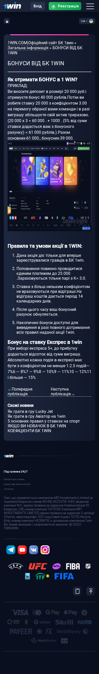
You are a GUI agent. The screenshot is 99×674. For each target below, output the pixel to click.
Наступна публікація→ (63, 391)
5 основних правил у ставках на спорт (44, 421)
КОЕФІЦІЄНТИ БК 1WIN (29, 430)
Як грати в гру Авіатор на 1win (36, 416)
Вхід (38, 6)
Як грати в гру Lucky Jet (30, 411)
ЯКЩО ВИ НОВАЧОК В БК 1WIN (37, 426)
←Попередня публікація (20, 391)
